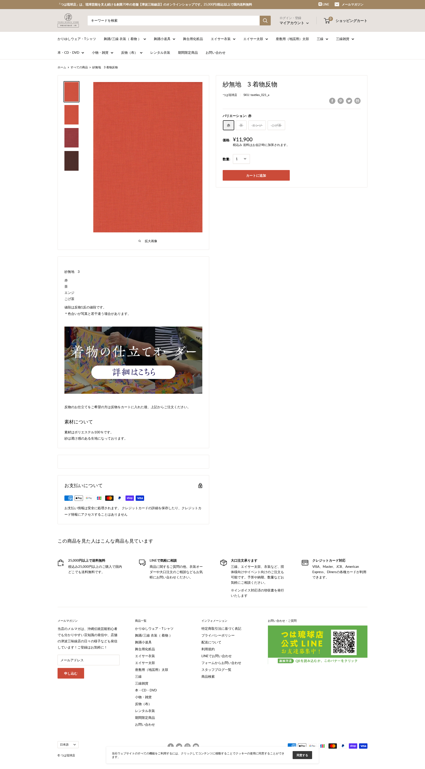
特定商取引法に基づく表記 (221, 628)
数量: (226, 159)
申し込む (70, 673)
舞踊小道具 (162, 39)
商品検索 (208, 676)
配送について (211, 642)
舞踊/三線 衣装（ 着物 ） (122, 39)
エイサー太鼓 (253, 39)
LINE (325, 4)
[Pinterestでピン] (341, 100)
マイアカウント (292, 23)
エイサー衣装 (221, 39)
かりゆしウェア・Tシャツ (77, 39)
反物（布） (129, 52)
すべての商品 (79, 67)
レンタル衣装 (160, 52)
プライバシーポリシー (218, 635)
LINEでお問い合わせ (216, 656)
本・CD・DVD (68, 52)
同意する (302, 755)
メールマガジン (352, 4)
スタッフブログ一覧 (216, 669)
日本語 (64, 744)
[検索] (265, 20)
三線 (320, 39)
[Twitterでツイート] (349, 100)
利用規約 (208, 649)
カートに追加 (256, 175)
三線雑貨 (342, 39)
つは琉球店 (230, 95)
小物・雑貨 (100, 52)
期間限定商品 (188, 52)
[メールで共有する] (357, 100)
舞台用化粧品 (193, 39)
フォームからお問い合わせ (221, 663)
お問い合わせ (216, 52)
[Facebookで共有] (332, 100)
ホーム (62, 67)
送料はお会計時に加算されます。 (266, 145)
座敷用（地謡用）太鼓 (292, 39)
